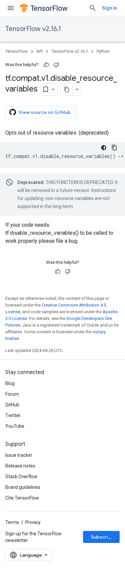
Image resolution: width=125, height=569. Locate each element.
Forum (12, 394)
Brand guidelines (22, 487)
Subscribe (102, 537)
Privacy (33, 522)
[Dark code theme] (103, 147)
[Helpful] (46, 65)
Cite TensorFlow (22, 498)
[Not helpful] (56, 65)
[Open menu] (10, 8)
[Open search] (93, 8)
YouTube (14, 426)
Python (103, 51)
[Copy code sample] (114, 147)
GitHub (12, 404)
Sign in (109, 8)
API (39, 51)
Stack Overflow (21, 476)
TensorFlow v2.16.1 (33, 29)
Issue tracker (18, 455)
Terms (12, 522)
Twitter (13, 415)
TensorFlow (16, 51)
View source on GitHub (45, 112)
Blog (10, 383)
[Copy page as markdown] (67, 89)
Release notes (20, 465)
